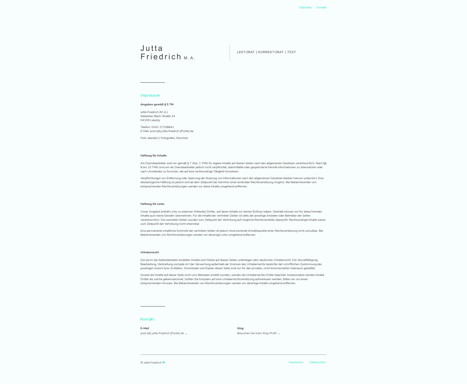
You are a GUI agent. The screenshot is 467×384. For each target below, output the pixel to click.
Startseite (305, 7)
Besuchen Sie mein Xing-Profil (257, 333)
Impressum (296, 362)
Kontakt (322, 7)
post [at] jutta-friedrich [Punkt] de (162, 333)
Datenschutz (317, 362)
